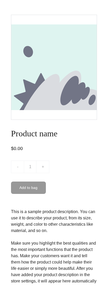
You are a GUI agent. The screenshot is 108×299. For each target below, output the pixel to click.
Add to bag (28, 187)
